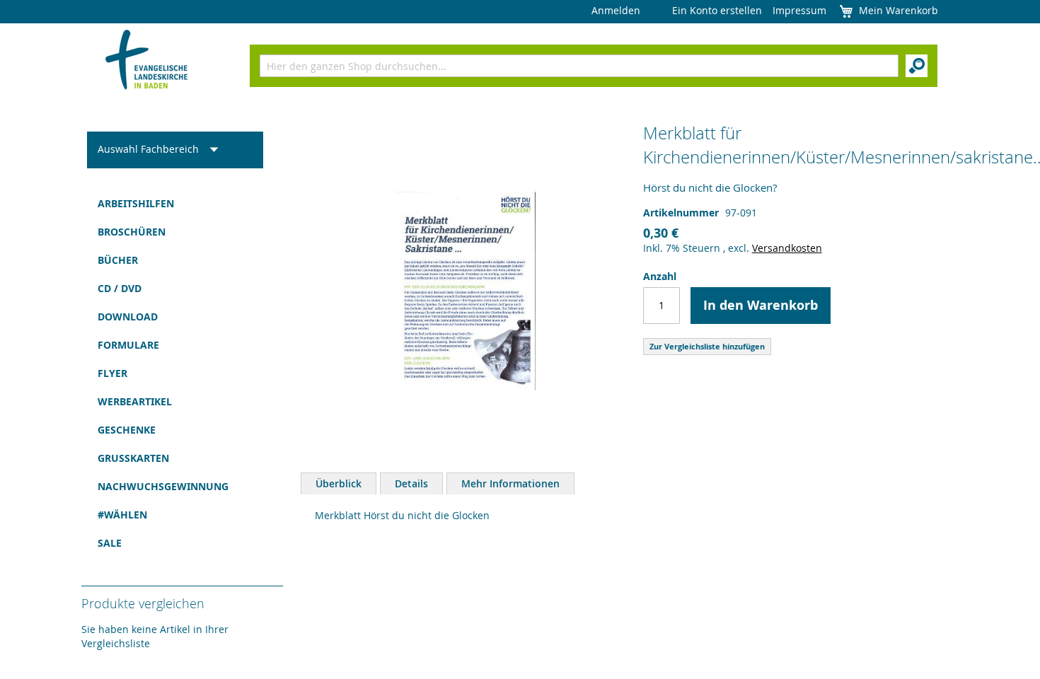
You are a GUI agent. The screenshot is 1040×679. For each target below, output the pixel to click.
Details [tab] (411, 483)
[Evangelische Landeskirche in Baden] (147, 61)
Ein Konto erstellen (717, 10)
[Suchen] (917, 65)
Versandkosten (787, 248)
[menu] (175, 373)
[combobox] (579, 65)
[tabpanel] (630, 515)
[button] (162, 150)
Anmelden (615, 10)
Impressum (799, 10)
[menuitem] (175, 204)
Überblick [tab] (339, 483)
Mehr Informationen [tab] (510, 483)
